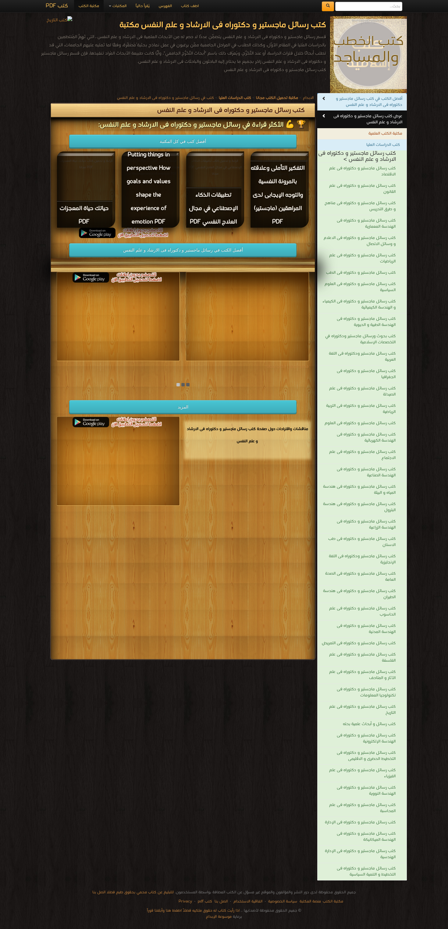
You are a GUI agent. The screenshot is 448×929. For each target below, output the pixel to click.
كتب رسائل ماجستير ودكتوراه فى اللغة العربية (362, 356)
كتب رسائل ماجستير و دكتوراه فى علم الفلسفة (362, 657)
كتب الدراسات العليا (383, 145)
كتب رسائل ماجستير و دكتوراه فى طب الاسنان (362, 542)
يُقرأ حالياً (143, 5)
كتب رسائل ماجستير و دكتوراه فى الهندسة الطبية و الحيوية (366, 322)
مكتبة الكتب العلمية (385, 133)
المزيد (183, 406)
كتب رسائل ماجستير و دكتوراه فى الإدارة (360, 822)
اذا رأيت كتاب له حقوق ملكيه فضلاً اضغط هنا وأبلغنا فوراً (193, 910)
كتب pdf (205, 901)
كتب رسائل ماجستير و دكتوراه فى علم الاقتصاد (362, 171)
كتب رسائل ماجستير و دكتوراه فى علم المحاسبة (362, 808)
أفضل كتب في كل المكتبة (183, 141)
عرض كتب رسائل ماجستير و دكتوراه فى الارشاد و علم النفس (367, 119)
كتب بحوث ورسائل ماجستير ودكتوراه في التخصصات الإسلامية (360, 339)
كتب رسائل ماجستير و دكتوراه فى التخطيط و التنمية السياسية (366, 871)
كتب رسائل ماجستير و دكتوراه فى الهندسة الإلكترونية (366, 738)
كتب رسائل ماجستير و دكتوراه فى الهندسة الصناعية (366, 472)
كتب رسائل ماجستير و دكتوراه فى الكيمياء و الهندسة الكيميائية (359, 304)
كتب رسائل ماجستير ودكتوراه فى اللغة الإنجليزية (362, 559)
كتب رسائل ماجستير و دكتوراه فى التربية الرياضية (361, 409)
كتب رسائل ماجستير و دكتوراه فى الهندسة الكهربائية (366, 437)
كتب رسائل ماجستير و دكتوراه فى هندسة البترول (359, 507)
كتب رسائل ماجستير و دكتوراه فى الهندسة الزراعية (366, 524)
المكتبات (118, 5)
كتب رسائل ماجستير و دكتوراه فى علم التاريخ (362, 710)
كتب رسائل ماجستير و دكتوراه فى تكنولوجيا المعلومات (366, 692)
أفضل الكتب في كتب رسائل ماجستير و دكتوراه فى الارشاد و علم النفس (369, 102)
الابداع (308, 97)
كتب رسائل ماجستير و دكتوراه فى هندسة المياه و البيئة (359, 490)
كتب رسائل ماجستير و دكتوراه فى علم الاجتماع (362, 455)
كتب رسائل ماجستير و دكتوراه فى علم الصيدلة (362, 391)
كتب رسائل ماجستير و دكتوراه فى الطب (361, 273)
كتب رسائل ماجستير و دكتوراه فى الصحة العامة (360, 577)
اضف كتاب (190, 5)
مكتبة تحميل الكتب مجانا (288, 366)
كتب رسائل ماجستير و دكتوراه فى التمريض (359, 643)
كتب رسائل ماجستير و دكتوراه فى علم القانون (362, 189)
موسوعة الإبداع (219, 916)
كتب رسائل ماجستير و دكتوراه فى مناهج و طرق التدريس (360, 206)
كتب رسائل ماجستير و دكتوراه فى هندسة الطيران (359, 594)
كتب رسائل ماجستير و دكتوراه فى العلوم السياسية (360, 287)
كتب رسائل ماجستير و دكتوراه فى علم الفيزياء (362, 773)
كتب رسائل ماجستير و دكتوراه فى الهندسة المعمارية (366, 223)
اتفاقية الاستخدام (247, 901)
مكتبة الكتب (89, 5)
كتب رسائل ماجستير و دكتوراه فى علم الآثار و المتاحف (362, 675)
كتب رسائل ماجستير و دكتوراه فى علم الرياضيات (362, 258)
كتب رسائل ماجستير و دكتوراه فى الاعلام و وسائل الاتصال (360, 241)
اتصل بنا (220, 901)
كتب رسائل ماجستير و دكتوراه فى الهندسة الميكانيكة (366, 837)
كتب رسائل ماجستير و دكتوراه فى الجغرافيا (366, 374)
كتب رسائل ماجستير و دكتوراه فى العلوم (360, 423)
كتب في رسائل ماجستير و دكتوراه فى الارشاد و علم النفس (165, 97)
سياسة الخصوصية (282, 901)
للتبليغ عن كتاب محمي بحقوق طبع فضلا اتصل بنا (133, 892)
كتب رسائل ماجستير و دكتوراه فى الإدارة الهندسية (360, 854)
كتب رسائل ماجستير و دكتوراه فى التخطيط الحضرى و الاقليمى (366, 756)
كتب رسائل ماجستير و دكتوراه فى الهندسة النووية (366, 790)
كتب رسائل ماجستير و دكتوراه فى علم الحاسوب (362, 611)
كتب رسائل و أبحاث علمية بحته (369, 724)
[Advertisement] (183, 583)
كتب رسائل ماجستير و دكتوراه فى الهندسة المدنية (366, 629)
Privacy (185, 901)
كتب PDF (57, 6)
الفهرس (165, 5)
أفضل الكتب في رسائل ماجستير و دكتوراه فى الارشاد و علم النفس (183, 250)
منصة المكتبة (310, 901)
